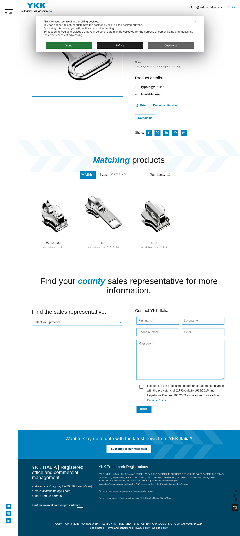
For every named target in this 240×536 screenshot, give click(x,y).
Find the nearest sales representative (56, 505)
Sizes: (103, 174)
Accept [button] (68, 45)
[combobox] (127, 174)
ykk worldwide (209, 7)
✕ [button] (195, 21)
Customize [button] (170, 45)
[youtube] (8, 506)
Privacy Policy (156, 400)
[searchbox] (127, 174)
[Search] (188, 7)
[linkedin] (8, 520)
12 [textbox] (169, 174)
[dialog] (120, 34)
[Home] (37, 7)
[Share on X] (157, 133)
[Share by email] (184, 133)
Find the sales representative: (69, 312)
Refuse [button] (120, 45)
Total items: (157, 174)
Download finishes (165, 105)
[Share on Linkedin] (166, 133)
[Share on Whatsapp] (175, 133)
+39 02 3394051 (53, 495)
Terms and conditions (118, 527)
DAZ (154, 242)
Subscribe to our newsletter (129, 448)
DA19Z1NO (52, 242)
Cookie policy (160, 527)
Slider (89, 175)
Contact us (145, 117)
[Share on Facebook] (149, 133)
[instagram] (8, 513)
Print (143, 105)
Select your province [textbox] (47, 322)
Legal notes (97, 527)
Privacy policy (142, 527)
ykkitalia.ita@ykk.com (56, 491)
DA (103, 242)
